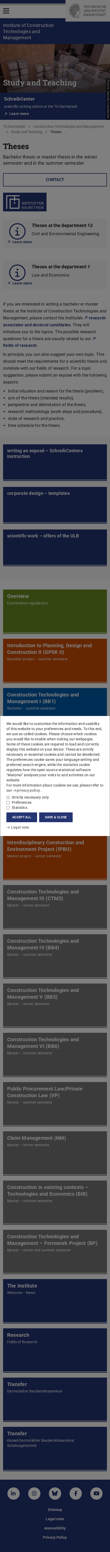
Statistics (19, 808)
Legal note (20, 827)
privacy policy (28, 790)
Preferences (21, 802)
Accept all (21, 817)
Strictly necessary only (30, 797)
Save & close (56, 817)
